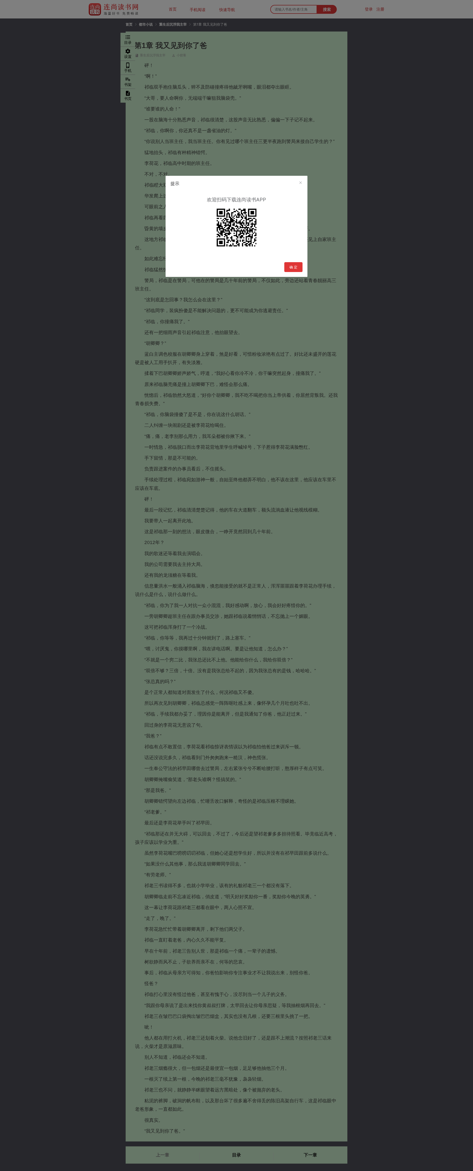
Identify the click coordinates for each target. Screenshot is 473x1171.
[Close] (301, 183)
